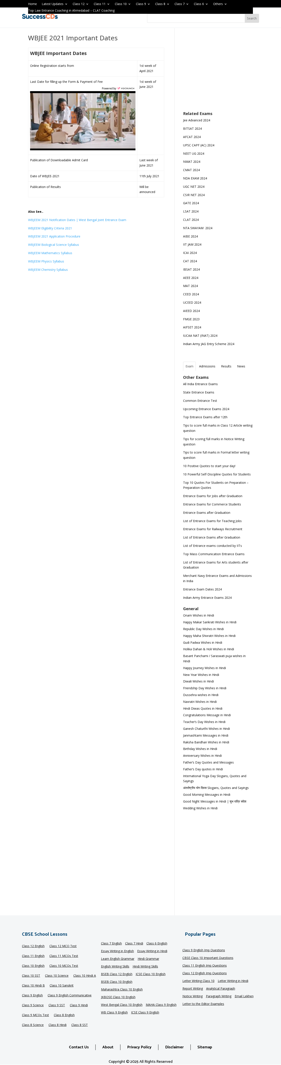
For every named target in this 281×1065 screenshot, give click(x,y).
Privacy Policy (139, 1047)
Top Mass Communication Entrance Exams (214, 554)
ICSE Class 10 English (151, 974)
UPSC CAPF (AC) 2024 (198, 145)
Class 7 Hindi (134, 943)
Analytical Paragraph (220, 989)
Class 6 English (156, 943)
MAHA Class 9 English (161, 1005)
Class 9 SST (57, 1005)
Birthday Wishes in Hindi (200, 749)
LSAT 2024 (191, 211)
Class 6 (199, 4)
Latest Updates (52, 4)
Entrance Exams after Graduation (206, 512)
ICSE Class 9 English (145, 1012)
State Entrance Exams (198, 392)
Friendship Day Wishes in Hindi (204, 688)
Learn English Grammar (117, 959)
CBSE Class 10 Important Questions (207, 958)
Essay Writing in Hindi (152, 951)
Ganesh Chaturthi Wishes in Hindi (206, 729)
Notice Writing (192, 996)
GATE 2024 (191, 203)
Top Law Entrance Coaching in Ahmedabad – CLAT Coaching (71, 10)
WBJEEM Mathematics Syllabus (50, 253)
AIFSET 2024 (192, 327)
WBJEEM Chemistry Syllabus (48, 270)
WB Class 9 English (114, 1012)
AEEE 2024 (191, 278)
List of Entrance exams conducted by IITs (212, 546)
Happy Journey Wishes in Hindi (204, 668)
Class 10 (121, 4)
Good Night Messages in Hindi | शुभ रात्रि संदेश (214, 801)
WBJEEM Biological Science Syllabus (53, 245)
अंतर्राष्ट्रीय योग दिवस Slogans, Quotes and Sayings (216, 788)
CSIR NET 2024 (194, 195)
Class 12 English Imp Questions (204, 973)
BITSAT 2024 (192, 128)
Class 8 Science (33, 1025)
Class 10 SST (31, 976)
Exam (189, 366)
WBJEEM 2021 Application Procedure (54, 236)
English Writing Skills (115, 966)
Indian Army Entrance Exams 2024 (207, 597)
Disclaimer (174, 1047)
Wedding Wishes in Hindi (200, 808)
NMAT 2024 (191, 161)
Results (226, 366)
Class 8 (160, 4)
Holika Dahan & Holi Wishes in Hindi (208, 649)
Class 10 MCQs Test (63, 966)
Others (218, 4)
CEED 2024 (191, 294)
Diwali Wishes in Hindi (198, 681)
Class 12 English (33, 946)
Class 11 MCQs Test (63, 956)
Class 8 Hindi (58, 1025)
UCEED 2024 (192, 302)
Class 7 (180, 4)
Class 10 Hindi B (33, 985)
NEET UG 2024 (193, 153)
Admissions (207, 366)
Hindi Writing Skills (145, 966)
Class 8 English (64, 1015)
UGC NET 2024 (193, 186)
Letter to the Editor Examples (203, 1004)
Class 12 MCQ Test (63, 946)
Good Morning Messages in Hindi (206, 794)
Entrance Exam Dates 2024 (202, 589)
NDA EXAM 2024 (195, 178)
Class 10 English (33, 966)
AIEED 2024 (192, 311)
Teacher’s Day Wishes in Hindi (204, 722)
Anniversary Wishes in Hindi (202, 755)
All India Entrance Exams (200, 384)
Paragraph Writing (218, 996)
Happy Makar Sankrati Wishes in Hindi (209, 622)
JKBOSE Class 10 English (118, 997)
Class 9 (141, 4)
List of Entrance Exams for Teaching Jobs (212, 521)
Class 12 (79, 4)
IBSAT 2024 (192, 269)
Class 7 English (111, 943)
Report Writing (192, 989)
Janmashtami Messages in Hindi (205, 735)
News (241, 366)
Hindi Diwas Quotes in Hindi (203, 708)
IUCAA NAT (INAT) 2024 (200, 335)
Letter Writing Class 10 (198, 981)
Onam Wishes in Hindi (198, 615)
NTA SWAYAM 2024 (197, 228)
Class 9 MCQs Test (35, 1015)
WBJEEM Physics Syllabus (46, 261)
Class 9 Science (33, 1005)
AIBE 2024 (191, 236)
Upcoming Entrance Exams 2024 (206, 409)
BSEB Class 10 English (116, 982)
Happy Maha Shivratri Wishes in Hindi (209, 636)
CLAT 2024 (191, 220)
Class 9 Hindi (79, 1005)
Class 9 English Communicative (70, 995)
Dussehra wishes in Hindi (200, 695)
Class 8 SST (79, 1025)
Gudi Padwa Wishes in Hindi (202, 642)
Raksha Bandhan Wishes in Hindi (206, 742)
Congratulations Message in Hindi (207, 715)
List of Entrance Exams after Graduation (211, 537)
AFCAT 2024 (192, 137)
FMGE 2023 (191, 319)
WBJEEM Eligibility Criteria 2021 (50, 228)
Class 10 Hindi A (84, 976)
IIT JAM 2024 (192, 244)
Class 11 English (33, 956)
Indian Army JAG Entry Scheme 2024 (208, 344)
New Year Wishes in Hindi (201, 675)
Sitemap (204, 1047)
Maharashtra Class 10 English (122, 989)
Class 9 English (32, 995)
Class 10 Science (56, 976)
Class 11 (100, 4)
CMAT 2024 (191, 170)
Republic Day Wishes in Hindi (203, 629)
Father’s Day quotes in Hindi (203, 769)
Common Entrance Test (200, 401)
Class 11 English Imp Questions (204, 966)
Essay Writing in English (117, 951)
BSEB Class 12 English (116, 974)
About (107, 1047)
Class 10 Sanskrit (62, 985)
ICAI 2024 (190, 253)
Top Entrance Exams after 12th (205, 417)
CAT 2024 (190, 261)
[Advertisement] (218, 72)
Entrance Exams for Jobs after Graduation (212, 496)
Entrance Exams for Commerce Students (212, 504)
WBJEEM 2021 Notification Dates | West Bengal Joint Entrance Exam (77, 220)
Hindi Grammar (148, 959)
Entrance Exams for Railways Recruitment (212, 529)
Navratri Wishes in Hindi (200, 702)
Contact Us (79, 1047)
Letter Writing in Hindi (233, 981)
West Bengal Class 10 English (121, 1005)
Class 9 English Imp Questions (203, 950)
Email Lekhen (244, 996)
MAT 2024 (191, 286)
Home (32, 4)
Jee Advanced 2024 (196, 120)
